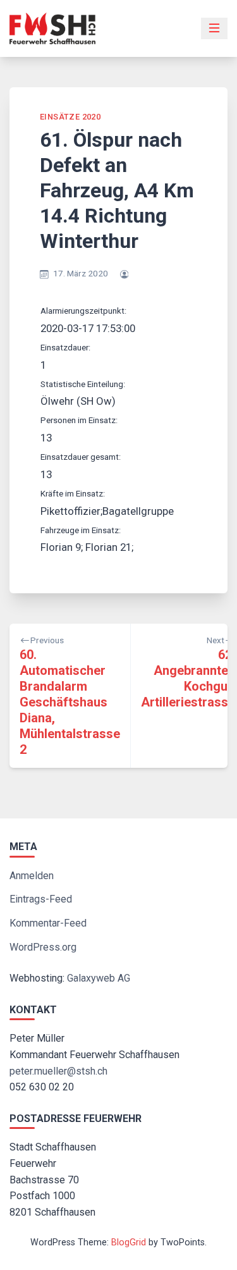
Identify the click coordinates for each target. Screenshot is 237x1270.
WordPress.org (42, 947)
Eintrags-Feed (40, 899)
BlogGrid (128, 1242)
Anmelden (31, 876)
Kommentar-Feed (48, 923)
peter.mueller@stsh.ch (58, 1071)
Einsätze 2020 (70, 116)
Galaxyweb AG (98, 978)
